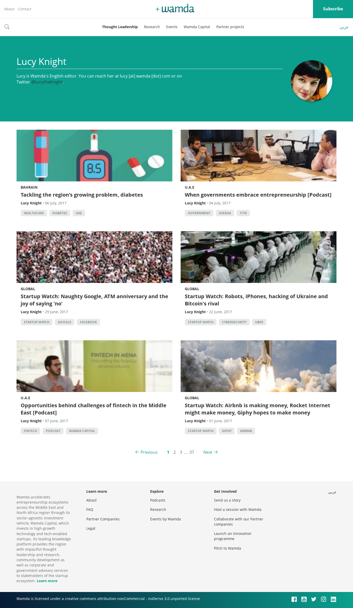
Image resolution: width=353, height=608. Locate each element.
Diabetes (59, 213)
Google (64, 322)
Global (28, 288)
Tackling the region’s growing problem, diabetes (82, 194)
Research (152, 26)
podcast (53, 431)
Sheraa (225, 213)
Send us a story (227, 500)
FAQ (89, 509)
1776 (243, 213)
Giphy (227, 431)
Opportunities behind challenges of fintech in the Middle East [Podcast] (93, 409)
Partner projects (230, 26)
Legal (90, 528)
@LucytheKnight (47, 82)
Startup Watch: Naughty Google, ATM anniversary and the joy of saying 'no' (94, 300)
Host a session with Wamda (238, 509)
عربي (344, 27)
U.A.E (189, 187)
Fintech (30, 431)
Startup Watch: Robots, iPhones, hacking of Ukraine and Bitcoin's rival (256, 300)
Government (199, 213)
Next (207, 452)
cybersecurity (234, 322)
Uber (259, 322)
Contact (24, 8)
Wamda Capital (197, 26)
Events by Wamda (165, 519)
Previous (149, 452)
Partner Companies (103, 519)
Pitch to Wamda (227, 548)
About (9, 8)
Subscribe (333, 9)
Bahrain (29, 187)
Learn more (47, 580)
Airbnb (246, 431)
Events (172, 26)
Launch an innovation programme (232, 536)
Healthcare (34, 213)
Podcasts (157, 500)
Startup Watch (36, 322)
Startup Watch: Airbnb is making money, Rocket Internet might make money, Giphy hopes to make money (257, 409)
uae (79, 213)
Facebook (88, 322)
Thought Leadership (120, 26)
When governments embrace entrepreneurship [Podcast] (258, 194)
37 (191, 452)
